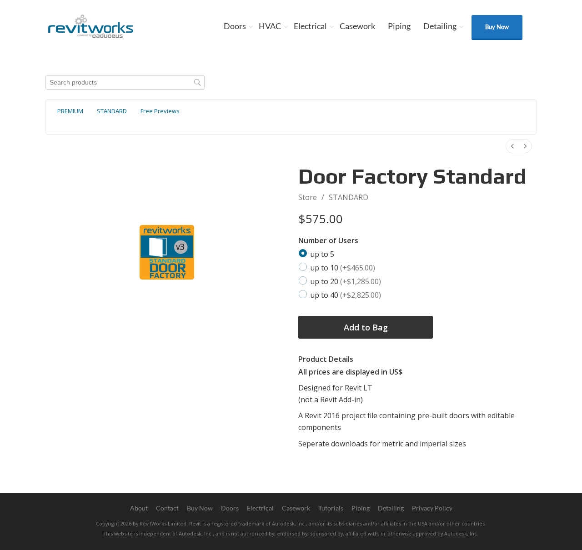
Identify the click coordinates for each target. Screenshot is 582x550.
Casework (357, 26)
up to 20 (345, 281)
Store (307, 197)
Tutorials (330, 508)
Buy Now (497, 26)
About (139, 508)
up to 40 (345, 295)
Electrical (310, 26)
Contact (167, 508)
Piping (399, 26)
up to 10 (342, 268)
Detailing (440, 26)
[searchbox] (125, 82)
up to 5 (322, 254)
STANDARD (348, 197)
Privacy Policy (432, 508)
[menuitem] (512, 146)
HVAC (270, 26)
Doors (235, 26)
